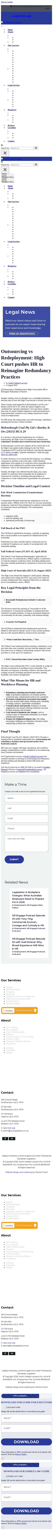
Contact (11, 141)
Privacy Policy (12, 1039)
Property (18, 95)
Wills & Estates (13, 989)
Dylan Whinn (20, 66)
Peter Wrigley (20, 60)
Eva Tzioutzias (21, 71)
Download (26, 1442)
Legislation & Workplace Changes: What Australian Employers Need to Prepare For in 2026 (28, 900)
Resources (12, 110)
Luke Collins (20, 62)
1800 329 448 (9, 1128)
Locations (12, 128)
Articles (18, 115)
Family (9, 987)
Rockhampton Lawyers (24, 133)
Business (18, 97)
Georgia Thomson (22, 73)
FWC (36, 472)
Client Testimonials (15, 1032)
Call (21, 16)
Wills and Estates (22, 93)
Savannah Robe (21, 80)
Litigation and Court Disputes (20, 996)
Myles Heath (20, 64)
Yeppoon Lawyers (22, 135)
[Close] (5, 153)
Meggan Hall (20, 77)
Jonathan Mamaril (22, 55)
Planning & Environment (25, 100)
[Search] (2, 145)
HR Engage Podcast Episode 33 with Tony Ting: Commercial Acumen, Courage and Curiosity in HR (28, 923)
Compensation (13, 1003)
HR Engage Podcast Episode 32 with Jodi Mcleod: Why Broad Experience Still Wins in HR (28, 946)
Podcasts (18, 118)
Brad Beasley (20, 58)
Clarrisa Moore (21, 53)
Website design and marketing (19, 1172)
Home (10, 30)
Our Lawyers (13, 45)
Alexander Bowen (22, 69)
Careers (18, 42)
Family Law (20, 91)
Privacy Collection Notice (18, 1041)
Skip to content (7, 2)
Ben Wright (19, 51)
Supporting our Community (26, 40)
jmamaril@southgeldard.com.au (29, 769)
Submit (14, 859)
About (10, 32)
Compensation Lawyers (24, 104)
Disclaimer (11, 1044)
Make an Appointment (22, 333)
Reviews (11, 125)
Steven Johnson (21, 82)
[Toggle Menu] (2, 26)
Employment (20, 102)
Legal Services (14, 85)
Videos (17, 120)
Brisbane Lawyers (22, 138)
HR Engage (19, 122)
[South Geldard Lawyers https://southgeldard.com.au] (11, 22)
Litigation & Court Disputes (26, 106)
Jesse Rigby (19, 75)
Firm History (20, 37)
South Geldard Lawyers (17, 383)
